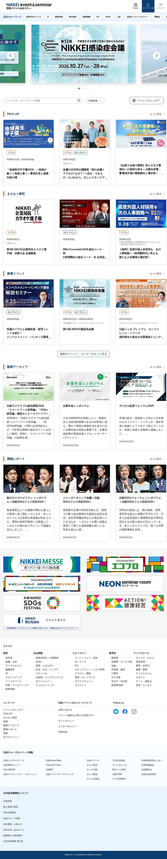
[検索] (79, 100)
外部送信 (62, 732)
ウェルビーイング (45, 685)
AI (48, 17)
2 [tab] (79, 88)
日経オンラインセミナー (137, 17)
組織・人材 (11, 661)
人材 (119, 17)
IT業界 (114, 673)
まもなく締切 (10, 717)
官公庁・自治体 (119, 681)
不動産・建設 (118, 669)
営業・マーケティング (17, 685)
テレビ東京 (92, 765)
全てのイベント (11, 737)
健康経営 (10, 669)
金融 (113, 665)
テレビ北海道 (93, 779)
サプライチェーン (84, 681)
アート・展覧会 (144, 681)
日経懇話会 (146, 769)
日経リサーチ (93, 760)
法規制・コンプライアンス (49, 677)
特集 (5, 733)
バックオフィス (14, 681)
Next (156, 55)
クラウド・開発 (83, 673)
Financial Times (53, 765)
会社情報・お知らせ (12, 824)
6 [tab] (91, 88)
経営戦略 (87, 17)
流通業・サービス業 (121, 661)
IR (7, 673)
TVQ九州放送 (118, 760)
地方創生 (73, 17)
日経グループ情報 (11, 818)
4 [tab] (85, 88)
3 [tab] (82, 88)
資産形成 (59, 17)
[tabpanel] (83, 54)
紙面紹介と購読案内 (12, 835)
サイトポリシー (66, 720)
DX (98, 17)
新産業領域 (117, 685)
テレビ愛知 (92, 774)
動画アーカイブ (11, 725)
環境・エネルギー (45, 665)
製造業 (114, 657)
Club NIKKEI (9, 769)
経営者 (9, 657)
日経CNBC (117, 774)
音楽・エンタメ (144, 685)
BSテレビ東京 (119, 769)
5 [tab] (88, 88)
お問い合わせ (65, 709)
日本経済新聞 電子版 (13, 841)
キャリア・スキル (145, 657)
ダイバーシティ (44, 681)
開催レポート (10, 729)
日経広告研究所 (148, 774)
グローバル (41, 673)
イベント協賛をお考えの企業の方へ (76, 715)
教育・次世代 (143, 665)
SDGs (108, 17)
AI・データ (80, 661)
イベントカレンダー (13, 709)
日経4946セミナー (12, 765)
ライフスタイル (144, 673)
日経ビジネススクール (13, 760)
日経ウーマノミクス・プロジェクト (20, 774)
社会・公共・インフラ (47, 669)
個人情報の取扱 (10, 807)
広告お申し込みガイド (13, 830)
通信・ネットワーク (85, 677)
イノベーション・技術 (86, 657)
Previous (10, 55)
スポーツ (140, 677)
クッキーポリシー (67, 726)
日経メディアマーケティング (59, 774)
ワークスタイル (14, 665)
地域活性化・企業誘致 (47, 657)
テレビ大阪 (92, 769)
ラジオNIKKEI (119, 779)
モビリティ (80, 685)
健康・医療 (141, 669)
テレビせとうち (119, 765)
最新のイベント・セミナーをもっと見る (83, 353)
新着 (5, 721)
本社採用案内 (9, 812)
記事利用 (7, 801)
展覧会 (157, 17)
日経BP (49, 769)
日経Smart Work (53, 760)
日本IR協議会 (147, 765)
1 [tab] (76, 88)
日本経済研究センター (151, 760)
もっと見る (155, 114)
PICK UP (7, 713)
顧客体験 (10, 689)
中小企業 (116, 677)
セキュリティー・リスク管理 (90, 669)
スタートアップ (14, 677)
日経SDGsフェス (33, 17)
